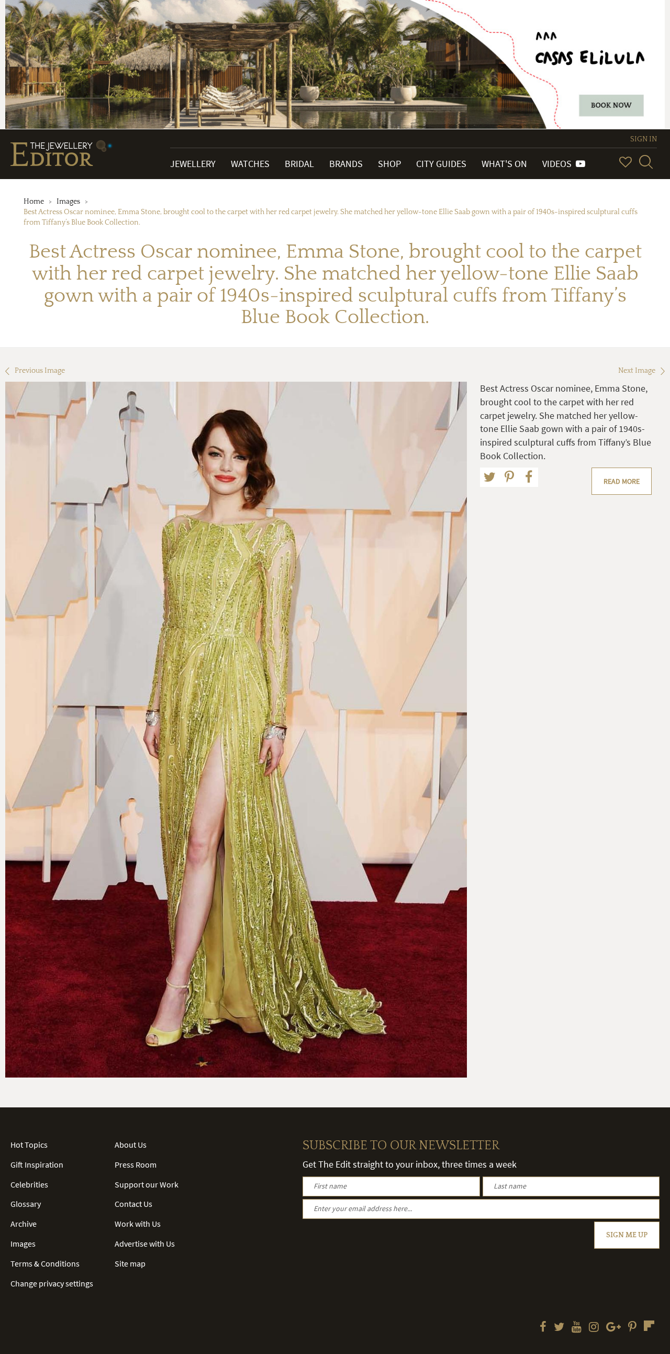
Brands (346, 164)
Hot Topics (29, 1144)
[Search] (646, 162)
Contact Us (133, 1203)
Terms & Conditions (45, 1263)
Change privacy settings (51, 1283)
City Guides (441, 164)
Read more (622, 481)
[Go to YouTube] (577, 1328)
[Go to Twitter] (559, 1328)
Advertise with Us (145, 1243)
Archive (23, 1223)
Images (68, 201)
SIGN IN (643, 139)
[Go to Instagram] (594, 1328)
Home (34, 201)
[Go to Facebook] (543, 1328)
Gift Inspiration (36, 1164)
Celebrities (29, 1184)
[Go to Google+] (613, 1328)
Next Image (636, 371)
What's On (504, 164)
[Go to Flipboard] (649, 1325)
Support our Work (146, 1184)
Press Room (136, 1164)
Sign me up (626, 1235)
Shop (389, 164)
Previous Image (40, 371)
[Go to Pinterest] (632, 1328)
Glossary (25, 1203)
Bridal (299, 164)
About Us (131, 1144)
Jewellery (193, 164)
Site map (130, 1263)
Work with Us (138, 1223)
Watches (250, 164)
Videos (559, 164)
